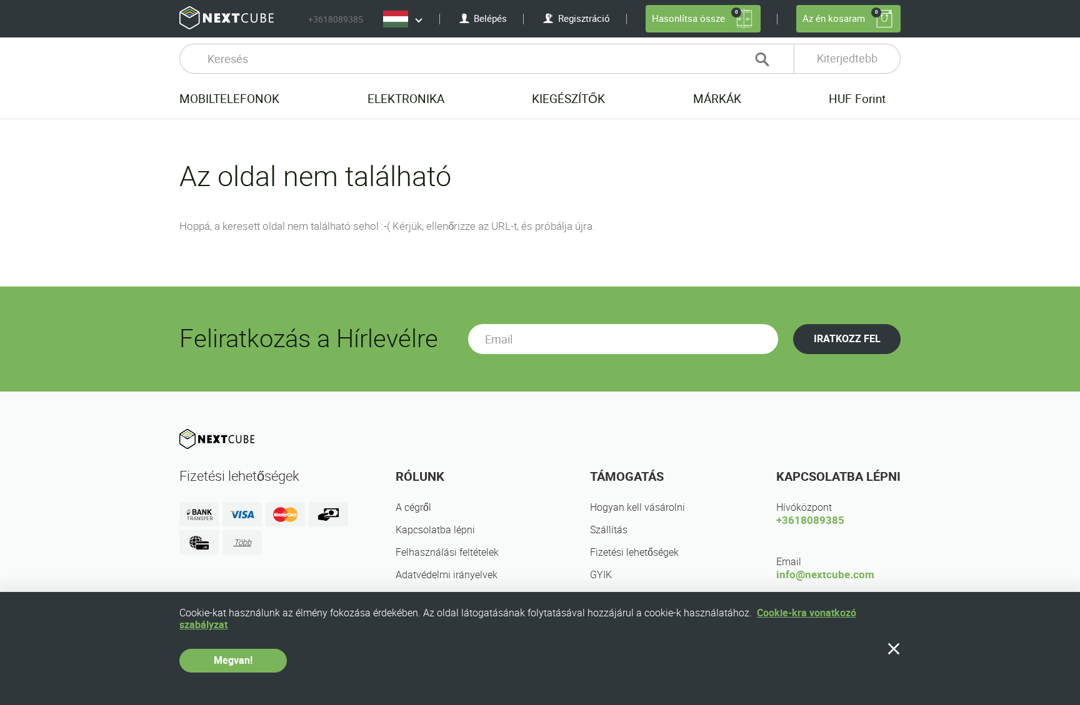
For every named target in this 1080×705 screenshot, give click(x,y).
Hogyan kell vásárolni (637, 507)
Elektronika (406, 99)
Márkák (717, 99)
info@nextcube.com (825, 574)
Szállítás (609, 530)
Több (242, 542)
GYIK (601, 575)
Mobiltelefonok (229, 99)
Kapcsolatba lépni (435, 530)
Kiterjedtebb (847, 58)
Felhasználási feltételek (447, 552)
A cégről (413, 507)
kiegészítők (568, 99)
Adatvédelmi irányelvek (447, 575)
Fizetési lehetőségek (634, 552)
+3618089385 (335, 19)
